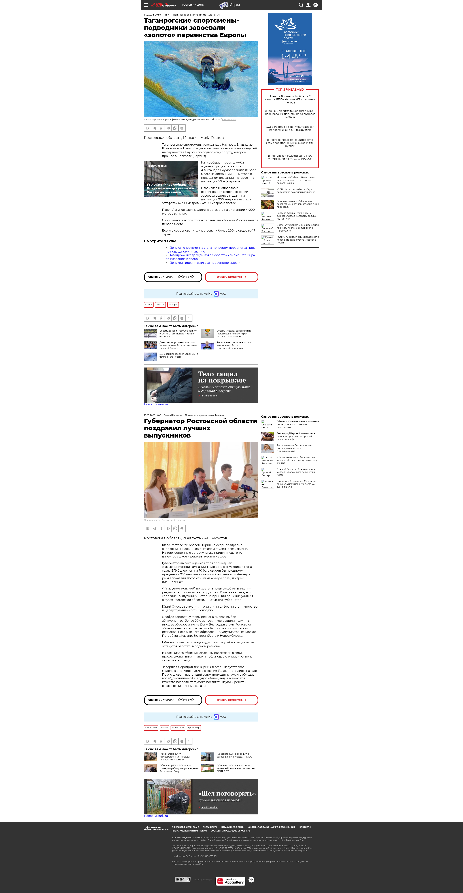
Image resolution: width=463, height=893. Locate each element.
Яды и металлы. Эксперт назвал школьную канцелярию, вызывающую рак (294, 448)
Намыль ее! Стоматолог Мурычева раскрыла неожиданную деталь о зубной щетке (296, 484)
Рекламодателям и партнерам (189, 831)
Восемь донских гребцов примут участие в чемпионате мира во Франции (178, 333)
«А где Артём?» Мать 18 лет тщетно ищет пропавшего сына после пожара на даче (296, 180)
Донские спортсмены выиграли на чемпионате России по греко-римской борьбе (178, 345)
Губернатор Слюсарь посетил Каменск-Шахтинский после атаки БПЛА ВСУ (236, 768)
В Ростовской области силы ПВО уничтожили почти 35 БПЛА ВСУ (290, 157)
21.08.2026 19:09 (152, 415)
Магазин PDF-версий (232, 827)
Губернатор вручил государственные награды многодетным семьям (175, 756)
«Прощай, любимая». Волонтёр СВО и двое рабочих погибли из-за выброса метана (290, 114)
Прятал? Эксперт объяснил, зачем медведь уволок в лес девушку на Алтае (296, 472)
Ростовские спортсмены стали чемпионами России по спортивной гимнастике (234, 345)
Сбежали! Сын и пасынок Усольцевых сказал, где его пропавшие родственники (298, 424)
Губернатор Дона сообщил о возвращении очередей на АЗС (234, 755)
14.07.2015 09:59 (152, 14)
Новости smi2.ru (156, 404)
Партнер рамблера (203, 880)
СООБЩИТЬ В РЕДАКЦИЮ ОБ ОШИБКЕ (230, 831)
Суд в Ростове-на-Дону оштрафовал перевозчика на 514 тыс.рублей (290, 128)
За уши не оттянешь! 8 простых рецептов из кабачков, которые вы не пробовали (298, 204)
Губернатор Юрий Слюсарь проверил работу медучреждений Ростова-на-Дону (179, 768)
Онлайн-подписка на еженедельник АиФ (271, 827)
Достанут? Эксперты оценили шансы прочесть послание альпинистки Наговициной (298, 228)
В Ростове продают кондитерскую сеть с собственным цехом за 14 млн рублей (290, 143)
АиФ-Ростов (229, 119)
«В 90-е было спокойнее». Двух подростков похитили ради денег (296, 190)
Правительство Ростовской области (164, 520)
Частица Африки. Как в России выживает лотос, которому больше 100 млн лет (297, 216)
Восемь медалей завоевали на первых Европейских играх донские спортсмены (234, 333)
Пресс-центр (210, 827)
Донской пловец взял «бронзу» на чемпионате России (179, 355)
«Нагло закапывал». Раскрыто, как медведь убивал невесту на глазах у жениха (297, 460)
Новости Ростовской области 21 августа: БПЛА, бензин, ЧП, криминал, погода (290, 99)
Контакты (305, 827)
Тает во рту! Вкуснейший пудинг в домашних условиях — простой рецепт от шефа (296, 436)
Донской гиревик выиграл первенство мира (203, 262)
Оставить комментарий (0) (232, 277)
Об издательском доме (185, 827)
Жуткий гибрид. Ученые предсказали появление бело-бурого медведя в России (298, 240)
